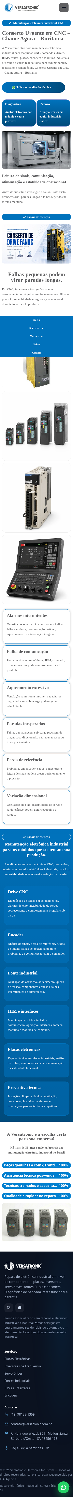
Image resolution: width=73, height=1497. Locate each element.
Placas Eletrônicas (17, 1359)
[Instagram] (8, 1307)
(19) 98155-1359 (23, 1414)
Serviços (34, 328)
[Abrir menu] (64, 7)
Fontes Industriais (17, 1381)
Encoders (11, 1395)
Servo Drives (13, 1373)
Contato (36, 352)
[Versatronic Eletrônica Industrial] (21, 7)
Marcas (34, 336)
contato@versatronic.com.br (31, 1424)
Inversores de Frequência (22, 1366)
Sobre (36, 344)
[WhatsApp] (19, 1307)
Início (36, 319)
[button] (6, 243)
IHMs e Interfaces (17, 1388)
